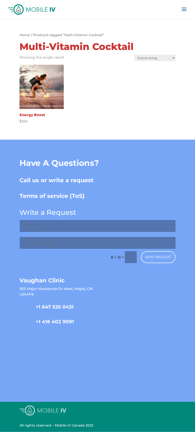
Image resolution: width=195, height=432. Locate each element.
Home (25, 35)
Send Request (158, 257)
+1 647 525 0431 (55, 307)
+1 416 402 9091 (55, 321)
